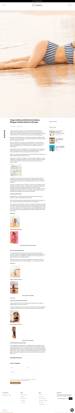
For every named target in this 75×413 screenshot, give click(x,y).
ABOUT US (41, 394)
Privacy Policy (26, 379)
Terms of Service (32, 379)
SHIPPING (22, 396)
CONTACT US (23, 402)
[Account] (69, 5)
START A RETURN (24, 394)
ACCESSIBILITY (42, 404)
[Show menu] (3, 5)
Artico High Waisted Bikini (28, 295)
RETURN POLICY (24, 398)
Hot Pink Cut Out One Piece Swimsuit (28, 245)
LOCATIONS (41, 396)
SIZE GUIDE (23, 400)
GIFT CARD (41, 402)
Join (70, 398)
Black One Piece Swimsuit (27, 340)
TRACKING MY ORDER (43, 400)
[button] (72, 410)
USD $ (4, 410)
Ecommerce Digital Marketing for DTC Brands (6, 412)
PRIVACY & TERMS (42, 398)
